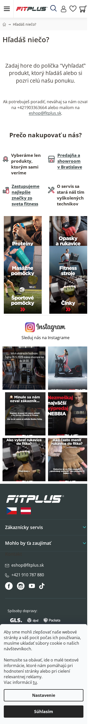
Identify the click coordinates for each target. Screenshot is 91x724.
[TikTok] (42, 587)
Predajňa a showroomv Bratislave (69, 161)
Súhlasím (43, 711)
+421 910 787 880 (27, 575)
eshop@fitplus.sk (45, 113)
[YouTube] (32, 587)
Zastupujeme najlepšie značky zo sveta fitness (25, 195)
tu (35, 682)
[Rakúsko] (26, 510)
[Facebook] (9, 586)
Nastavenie (43, 695)
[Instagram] (21, 586)
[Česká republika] (12, 510)
